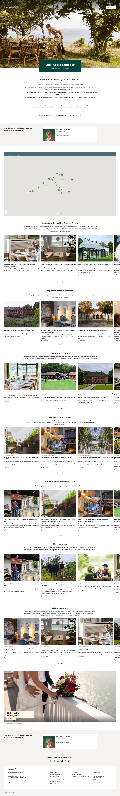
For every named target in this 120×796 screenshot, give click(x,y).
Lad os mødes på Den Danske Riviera (41, 105)
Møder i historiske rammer (63, 105)
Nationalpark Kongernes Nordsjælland (80, 776)
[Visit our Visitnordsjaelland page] (58, 761)
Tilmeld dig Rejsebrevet (55, 778)
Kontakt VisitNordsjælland (56, 774)
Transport (74, 778)
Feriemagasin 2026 (54, 776)
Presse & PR (53, 783)
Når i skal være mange (44, 115)
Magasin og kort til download (57, 779)
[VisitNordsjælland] (12, 769)
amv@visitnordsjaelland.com (62, 135)
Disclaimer (95, 781)
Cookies (94, 779)
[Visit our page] (51, 761)
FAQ (94, 774)
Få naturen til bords (81, 105)
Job (51, 785)
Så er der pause (60, 115)
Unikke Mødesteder (76, 774)
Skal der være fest (75, 115)
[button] (63, 132)
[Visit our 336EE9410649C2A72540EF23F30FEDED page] (62, 761)
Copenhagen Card (76, 779)
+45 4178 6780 (62, 134)
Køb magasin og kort (55, 781)
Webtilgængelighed (97, 782)
